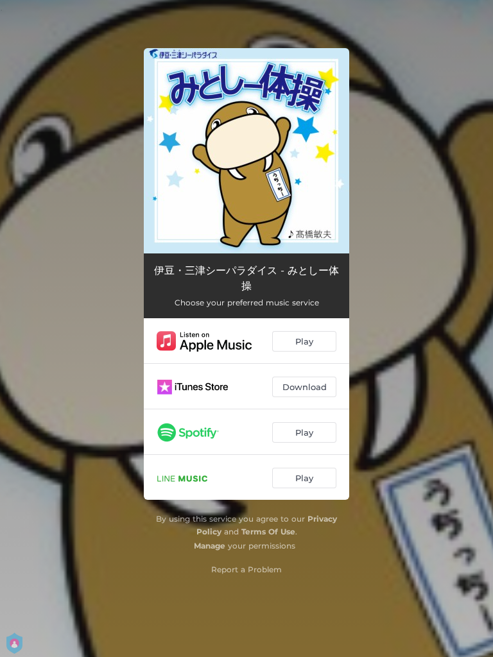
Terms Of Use (268, 531)
